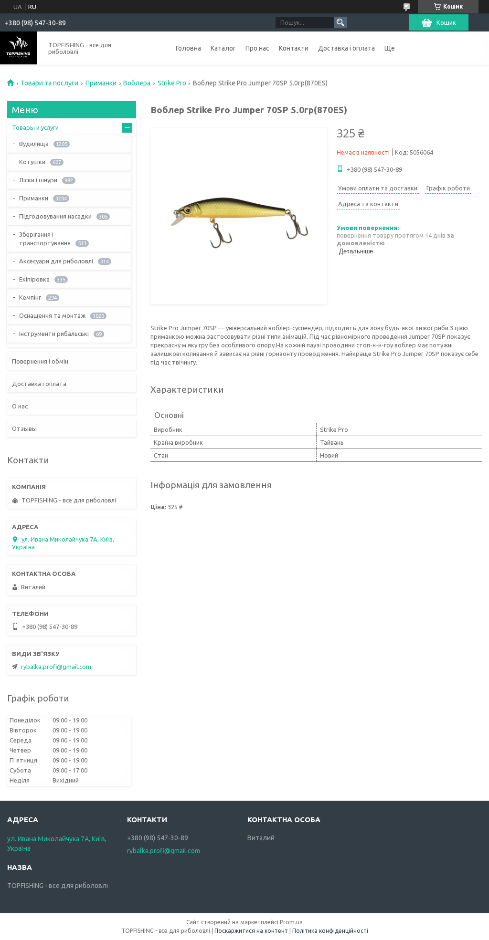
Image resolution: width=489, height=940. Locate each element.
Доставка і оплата (346, 48)
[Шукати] (340, 22)
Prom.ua (291, 922)
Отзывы (24, 428)
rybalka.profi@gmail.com (56, 666)
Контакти (293, 48)
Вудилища (34, 143)
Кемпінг (30, 297)
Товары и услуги (35, 127)
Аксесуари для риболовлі (56, 261)
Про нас (257, 48)
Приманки (101, 83)
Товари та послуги (49, 83)
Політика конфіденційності (330, 931)
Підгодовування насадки (55, 216)
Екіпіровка (34, 279)
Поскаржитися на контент (251, 931)
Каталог (223, 48)
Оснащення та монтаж (52, 315)
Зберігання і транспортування (45, 238)
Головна (188, 48)
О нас (20, 406)
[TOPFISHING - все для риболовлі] (18, 47)
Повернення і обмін (40, 361)
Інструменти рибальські (54, 333)
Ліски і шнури (38, 180)
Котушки (32, 161)
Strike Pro (172, 83)
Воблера (136, 83)
